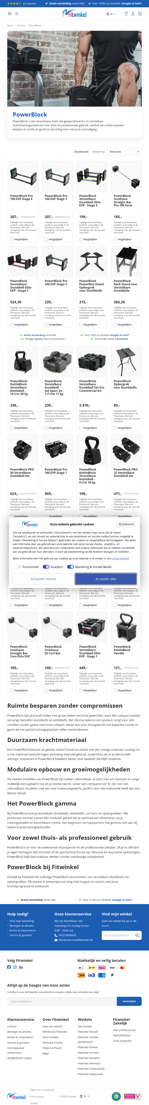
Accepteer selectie (43, 579)
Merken (21, 25)
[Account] (133, 14)
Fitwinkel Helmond (89, 1063)
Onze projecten (122, 1041)
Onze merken (51, 1037)
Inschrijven (129, 1001)
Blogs (46, 1053)
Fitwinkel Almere (88, 1047)
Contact (12, 1026)
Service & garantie (21, 935)
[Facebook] (9, 967)
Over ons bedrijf (52, 1026)
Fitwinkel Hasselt (88, 1031)
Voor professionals (124, 1030)
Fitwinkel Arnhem (88, 1052)
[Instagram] (15, 967)
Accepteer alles (106, 579)
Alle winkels (85, 1026)
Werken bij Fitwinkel (55, 1031)
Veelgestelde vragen (19, 1058)
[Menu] (9, 13)
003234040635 (67, 935)
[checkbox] (26, 567)
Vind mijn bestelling (22, 921)
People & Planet (52, 1048)
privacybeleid (120, 558)
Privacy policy (37, 1096)
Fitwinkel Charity (53, 1042)
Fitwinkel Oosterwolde (91, 1068)
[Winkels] (126, 14)
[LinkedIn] (21, 967)
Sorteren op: (98, 151)
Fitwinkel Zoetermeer (90, 1074)
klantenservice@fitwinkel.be (76, 940)
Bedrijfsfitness (121, 1035)
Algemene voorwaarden (42, 1089)
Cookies (34, 1103)
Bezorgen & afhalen (22, 925)
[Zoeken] (17, 13)
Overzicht (128, 524)
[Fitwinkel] (16, 1096)
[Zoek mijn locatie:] (120, 14)
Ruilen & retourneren (23, 930)
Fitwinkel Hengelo (88, 1058)
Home (10, 25)
